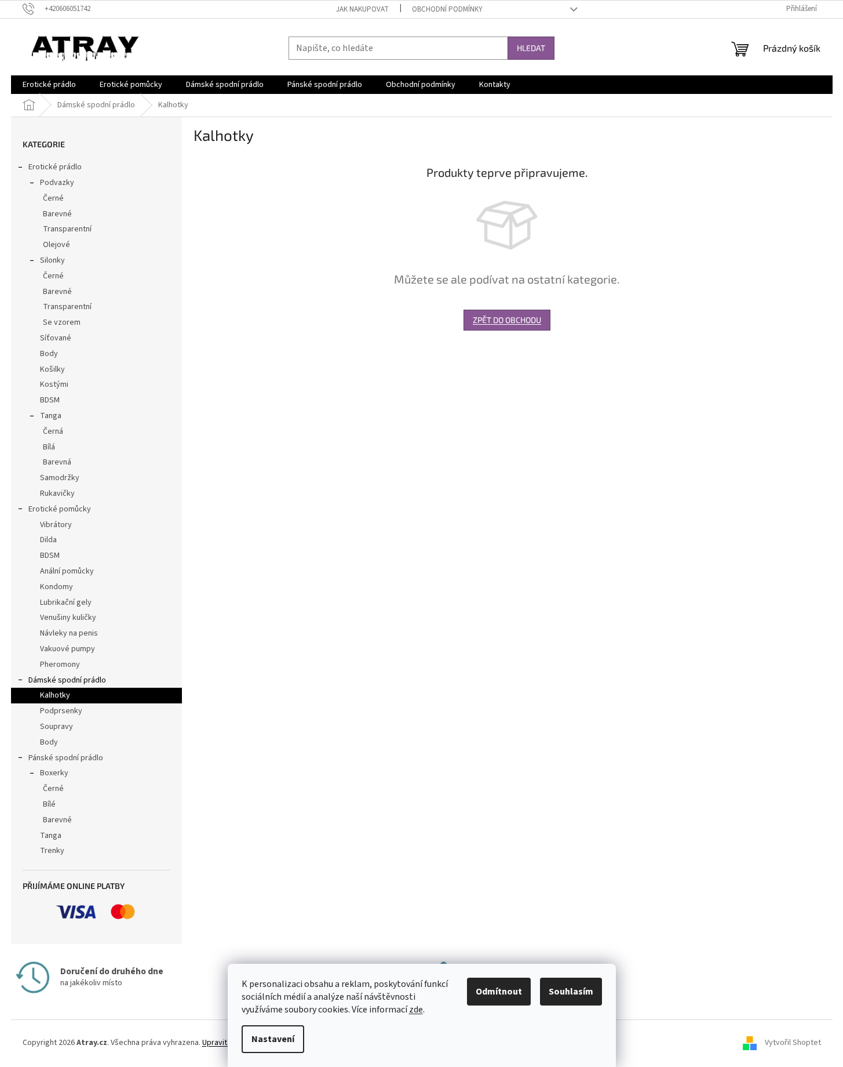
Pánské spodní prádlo (65, 758)
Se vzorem (62, 322)
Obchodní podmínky (447, 9)
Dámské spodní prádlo (67, 680)
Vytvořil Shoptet (793, 1042)
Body (49, 354)
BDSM (50, 400)
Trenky (52, 850)
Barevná (57, 462)
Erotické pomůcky (59, 509)
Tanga (50, 416)
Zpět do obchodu (507, 320)
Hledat (531, 48)
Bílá (49, 447)
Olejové (56, 245)
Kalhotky (55, 695)
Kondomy (56, 587)
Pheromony (60, 664)
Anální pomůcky (67, 571)
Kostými (54, 384)
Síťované (55, 338)
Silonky (52, 260)
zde (416, 1009)
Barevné (57, 214)
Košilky (52, 369)
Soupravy (56, 726)
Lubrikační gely (66, 602)
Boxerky (54, 773)
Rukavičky (57, 493)
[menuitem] (49, 84)
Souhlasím (571, 991)
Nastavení (272, 1039)
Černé (53, 198)
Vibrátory (56, 525)
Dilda (48, 540)
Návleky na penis (69, 633)
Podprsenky (61, 711)
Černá (53, 431)
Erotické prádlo (55, 167)
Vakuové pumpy (67, 649)
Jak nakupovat (362, 9)
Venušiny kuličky (68, 617)
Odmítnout (499, 991)
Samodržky (59, 478)
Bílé (49, 804)
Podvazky (57, 182)
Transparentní (67, 229)
